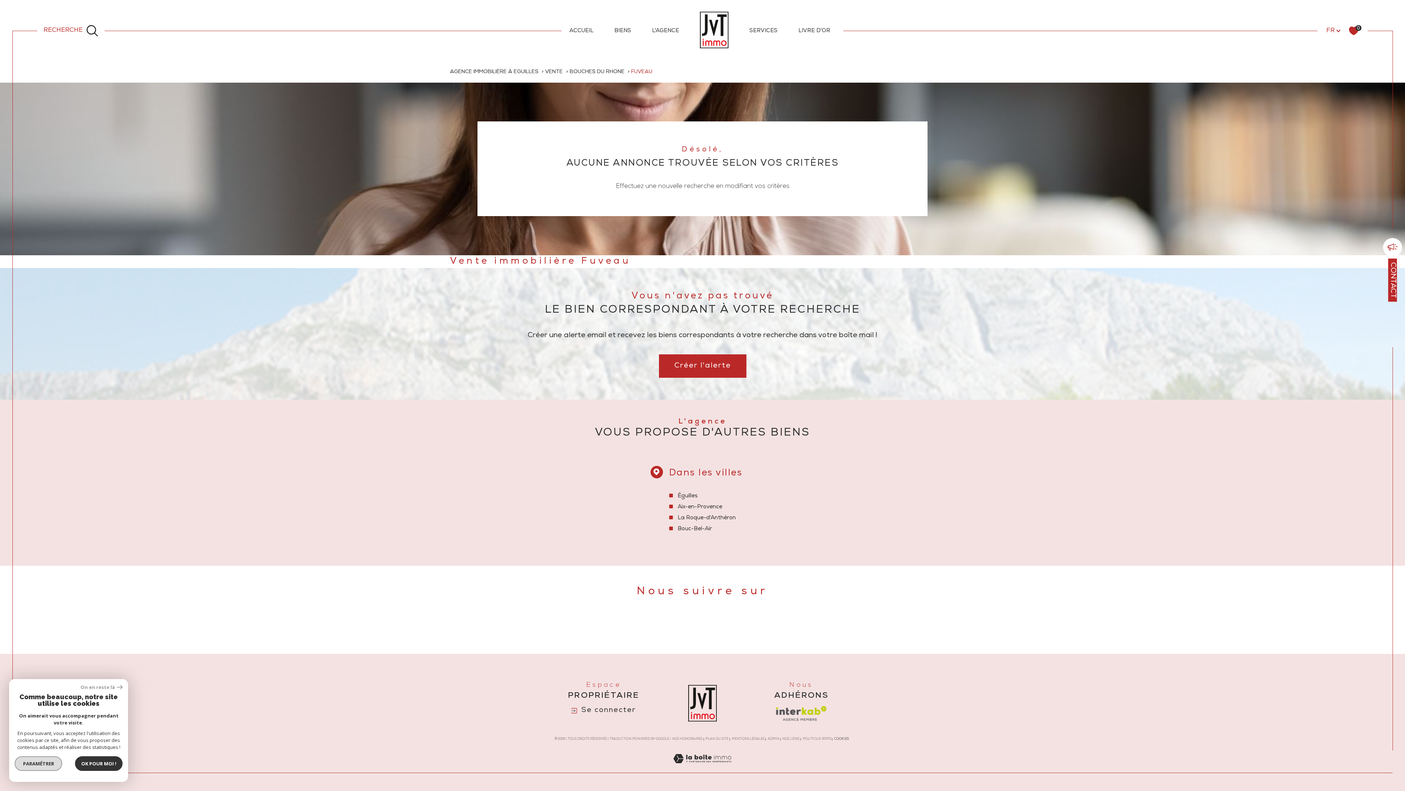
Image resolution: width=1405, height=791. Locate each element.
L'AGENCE (665, 31)
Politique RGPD (817, 739)
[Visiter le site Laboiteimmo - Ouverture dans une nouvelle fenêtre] (702, 768)
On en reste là (97, 687)
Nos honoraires (687, 739)
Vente (554, 72)
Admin (773, 739)
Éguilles (688, 496)
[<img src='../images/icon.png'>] (1392, 248)
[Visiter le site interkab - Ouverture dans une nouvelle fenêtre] (801, 713)
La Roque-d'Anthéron (707, 518)
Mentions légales (748, 739)
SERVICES (763, 31)
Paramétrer (38, 763)
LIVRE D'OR (814, 31)
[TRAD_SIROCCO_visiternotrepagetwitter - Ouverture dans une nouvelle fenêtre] (690, 625)
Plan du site (716, 739)
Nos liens (790, 739)
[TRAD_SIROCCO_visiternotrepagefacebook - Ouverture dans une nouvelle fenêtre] (664, 625)
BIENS (622, 31)
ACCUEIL (581, 31)
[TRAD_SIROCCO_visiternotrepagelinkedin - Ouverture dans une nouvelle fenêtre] (740, 625)
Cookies (841, 739)
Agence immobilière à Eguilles (494, 72)
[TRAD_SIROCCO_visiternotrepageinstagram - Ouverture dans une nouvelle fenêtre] (715, 625)
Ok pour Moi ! (98, 763)
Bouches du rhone (597, 72)
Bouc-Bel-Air (695, 529)
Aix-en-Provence (700, 507)
